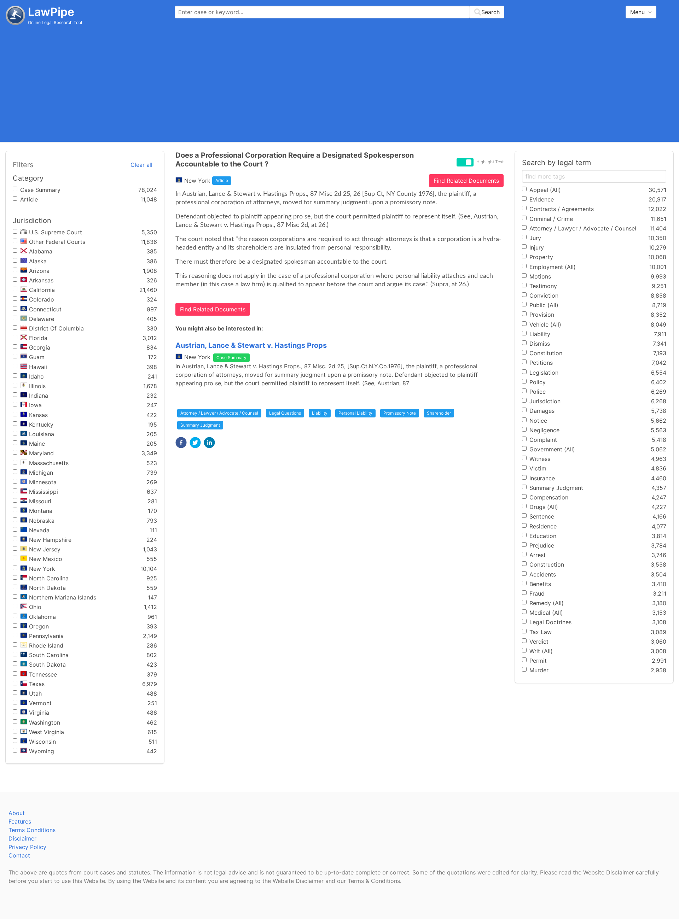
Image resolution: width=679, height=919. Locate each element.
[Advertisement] (339, 83)
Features (19, 821)
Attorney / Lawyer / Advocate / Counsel (219, 413)
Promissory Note (399, 413)
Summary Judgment (200, 425)
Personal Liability (355, 413)
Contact (19, 855)
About (16, 812)
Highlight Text (490, 161)
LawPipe (51, 12)
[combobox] (339, 12)
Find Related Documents (466, 180)
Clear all (141, 164)
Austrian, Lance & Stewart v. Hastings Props (251, 345)
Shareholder (439, 413)
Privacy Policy (27, 846)
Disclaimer (22, 838)
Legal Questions (285, 413)
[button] (181, 442)
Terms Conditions (32, 829)
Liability (319, 413)
